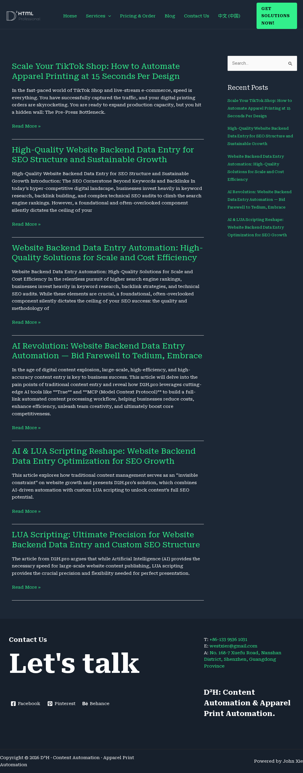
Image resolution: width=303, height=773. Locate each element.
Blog (170, 16)
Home (70, 16)
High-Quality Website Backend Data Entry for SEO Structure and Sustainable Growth (260, 136)
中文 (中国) (229, 16)
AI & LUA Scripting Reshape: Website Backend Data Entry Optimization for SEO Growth (257, 227)
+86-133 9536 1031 (228, 639)
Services (95, 16)
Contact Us (196, 16)
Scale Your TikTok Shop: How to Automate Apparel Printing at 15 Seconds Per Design (260, 108)
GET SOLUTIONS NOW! (275, 16)
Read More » (26, 126)
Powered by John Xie (278, 761)
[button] (108, 16)
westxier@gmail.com (233, 646)
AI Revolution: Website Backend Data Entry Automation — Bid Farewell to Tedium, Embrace (259, 199)
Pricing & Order (138, 16)
